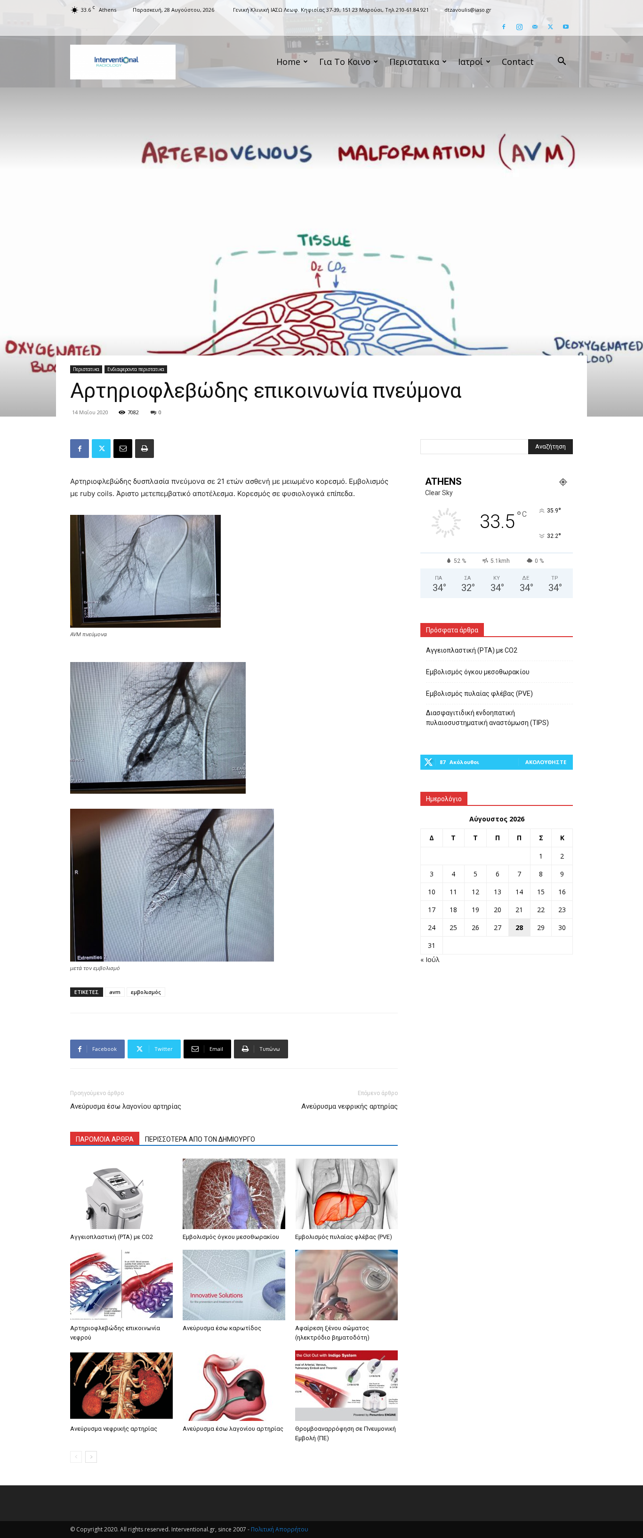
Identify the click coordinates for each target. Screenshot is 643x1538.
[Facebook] (504, 26)
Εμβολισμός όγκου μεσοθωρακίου (231, 1236)
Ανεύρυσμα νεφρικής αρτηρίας (349, 1106)
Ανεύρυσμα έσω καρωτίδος (222, 1328)
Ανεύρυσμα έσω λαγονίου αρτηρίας (125, 1106)
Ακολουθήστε (545, 761)
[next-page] (91, 1457)
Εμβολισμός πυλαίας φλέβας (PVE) (343, 1236)
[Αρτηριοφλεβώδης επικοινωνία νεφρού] (121, 1285)
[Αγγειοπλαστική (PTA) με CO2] (121, 1194)
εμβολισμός (146, 991)
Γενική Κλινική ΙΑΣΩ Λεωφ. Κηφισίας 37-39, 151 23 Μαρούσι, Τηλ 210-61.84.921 (331, 9)
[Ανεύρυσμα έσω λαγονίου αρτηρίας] (234, 1385)
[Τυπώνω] (144, 448)
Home (288, 61)
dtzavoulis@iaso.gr (467, 9)
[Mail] (535, 26)
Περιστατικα (414, 61)
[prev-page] (76, 1457)
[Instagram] (519, 26)
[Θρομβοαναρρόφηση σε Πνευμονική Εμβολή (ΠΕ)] (346, 1385)
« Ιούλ (430, 959)
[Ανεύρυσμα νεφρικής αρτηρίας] (121, 1385)
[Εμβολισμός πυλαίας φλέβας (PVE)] (346, 1194)
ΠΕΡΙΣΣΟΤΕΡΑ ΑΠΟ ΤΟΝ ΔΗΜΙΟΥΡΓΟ (200, 1139)
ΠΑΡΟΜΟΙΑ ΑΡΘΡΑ (105, 1139)
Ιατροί (470, 61)
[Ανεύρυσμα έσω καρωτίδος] (234, 1285)
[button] (561, 62)
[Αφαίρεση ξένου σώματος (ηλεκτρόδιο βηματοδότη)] (346, 1285)
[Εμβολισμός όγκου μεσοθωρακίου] (234, 1194)
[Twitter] (550, 26)
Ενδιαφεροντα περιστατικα (135, 369)
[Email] (122, 448)
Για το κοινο (344, 61)
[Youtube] (566, 26)
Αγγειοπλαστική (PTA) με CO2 (111, 1236)
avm (115, 991)
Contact (518, 61)
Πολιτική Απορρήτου (279, 1529)
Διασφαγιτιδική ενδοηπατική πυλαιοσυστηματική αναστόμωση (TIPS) (487, 717)
